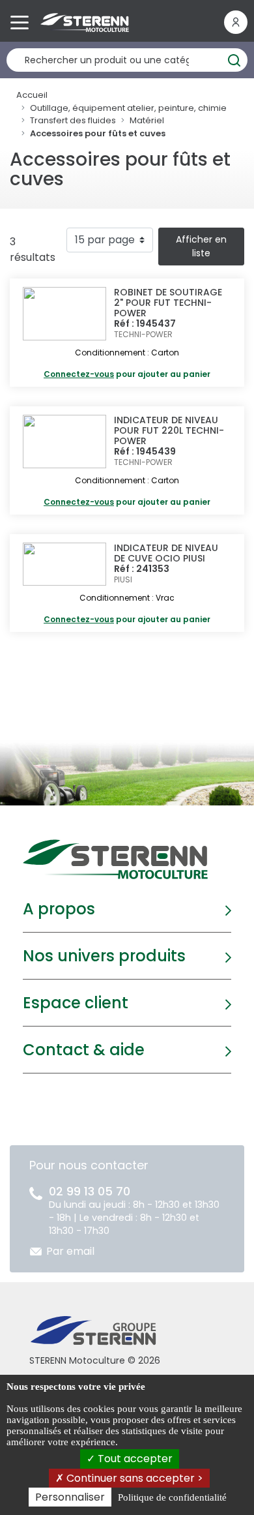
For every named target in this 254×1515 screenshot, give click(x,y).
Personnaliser (70, 1497)
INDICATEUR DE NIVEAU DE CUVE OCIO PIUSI (166, 553)
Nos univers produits (104, 956)
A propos (59, 909)
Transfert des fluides (73, 120)
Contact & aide (84, 1049)
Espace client (75, 1002)
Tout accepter (134, 1458)
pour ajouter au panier (127, 374)
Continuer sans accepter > (133, 1478)
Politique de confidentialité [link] (172, 1497)
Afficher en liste (201, 246)
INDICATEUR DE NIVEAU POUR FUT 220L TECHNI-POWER (169, 430)
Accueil (32, 95)
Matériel (147, 120)
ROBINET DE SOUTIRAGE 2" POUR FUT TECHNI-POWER (168, 303)
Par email (70, 1251)
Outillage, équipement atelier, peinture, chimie (128, 108)
